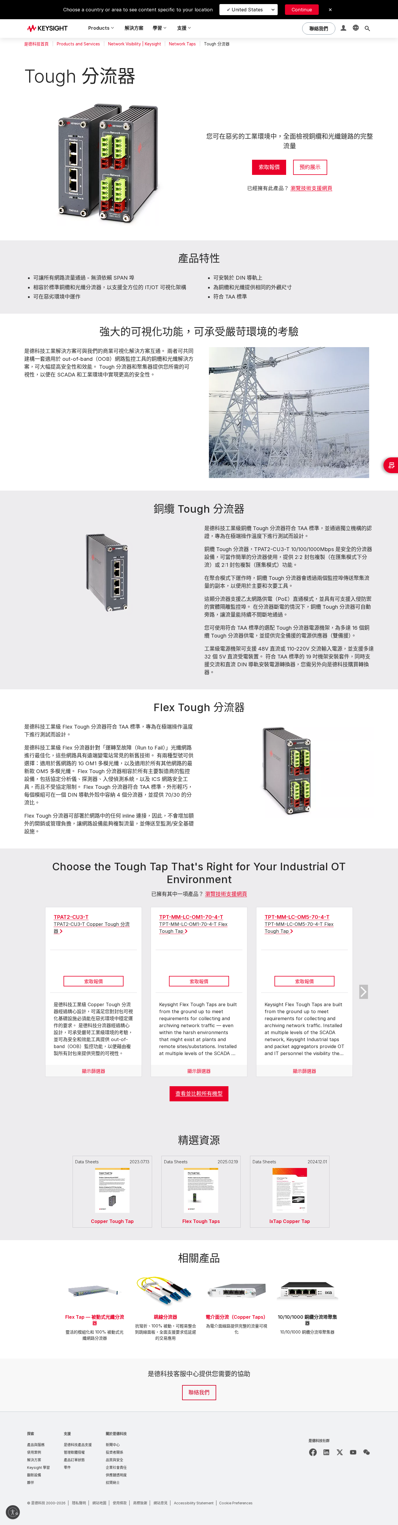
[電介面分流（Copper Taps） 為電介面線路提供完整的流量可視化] (236, 1272)
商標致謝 (140, 1503)
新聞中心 (113, 1445)
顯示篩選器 (93, 1071)
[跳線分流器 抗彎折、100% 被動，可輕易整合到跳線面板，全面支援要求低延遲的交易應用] (165, 1272)
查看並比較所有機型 (199, 1094)
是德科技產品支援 (78, 1445)
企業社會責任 (116, 1467)
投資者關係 (114, 1452)
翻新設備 (34, 1475)
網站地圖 (99, 1503)
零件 (67, 1467)
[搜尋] (367, 28)
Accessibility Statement (194, 1503)
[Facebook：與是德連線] (313, 1452)
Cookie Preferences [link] (236, 1503)
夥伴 (30, 1482)
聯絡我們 (199, 1392)
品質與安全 (114, 1460)
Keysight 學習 (38, 1467)
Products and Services (78, 44)
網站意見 (161, 1503)
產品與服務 (36, 1445)
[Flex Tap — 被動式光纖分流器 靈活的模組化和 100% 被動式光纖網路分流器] (95, 1272)
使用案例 (34, 1452)
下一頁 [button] (363, 992)
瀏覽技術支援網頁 (311, 188)
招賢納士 (113, 1482)
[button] (344, 29)
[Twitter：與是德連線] (339, 1452)
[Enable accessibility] (13, 1512)
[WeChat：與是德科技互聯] (366, 1452)
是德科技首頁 (36, 44)
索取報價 (269, 167)
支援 (67, 1434)
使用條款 (120, 1503)
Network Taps (182, 44)
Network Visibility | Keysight (134, 44)
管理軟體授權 (74, 1452)
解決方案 (134, 28)
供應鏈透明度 (116, 1475)
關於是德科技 (116, 1434)
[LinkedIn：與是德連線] (326, 1452)
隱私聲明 (79, 1503)
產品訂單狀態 (74, 1460)
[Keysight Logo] (49, 28)
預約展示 (310, 167)
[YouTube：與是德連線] (353, 1452)
